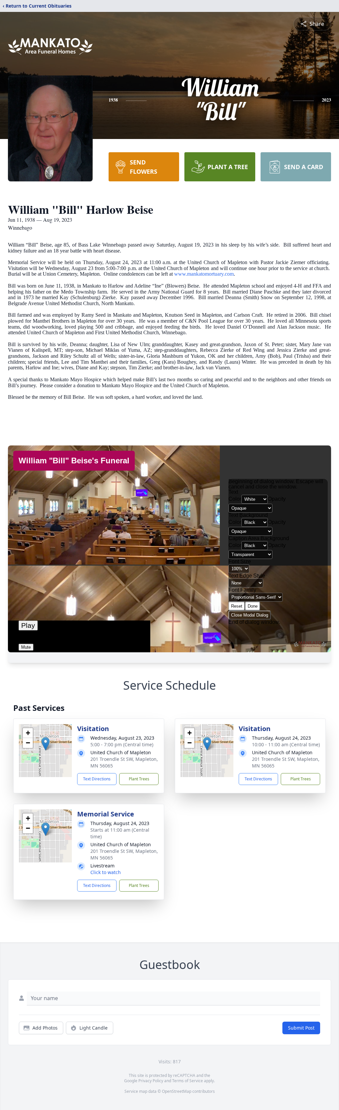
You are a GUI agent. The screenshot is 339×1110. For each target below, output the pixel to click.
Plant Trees (139, 779)
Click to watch (105, 872)
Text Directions (97, 779)
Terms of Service (187, 1081)
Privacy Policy (150, 1081)
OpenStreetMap (176, 1091)
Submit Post (301, 1028)
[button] (45, 744)
